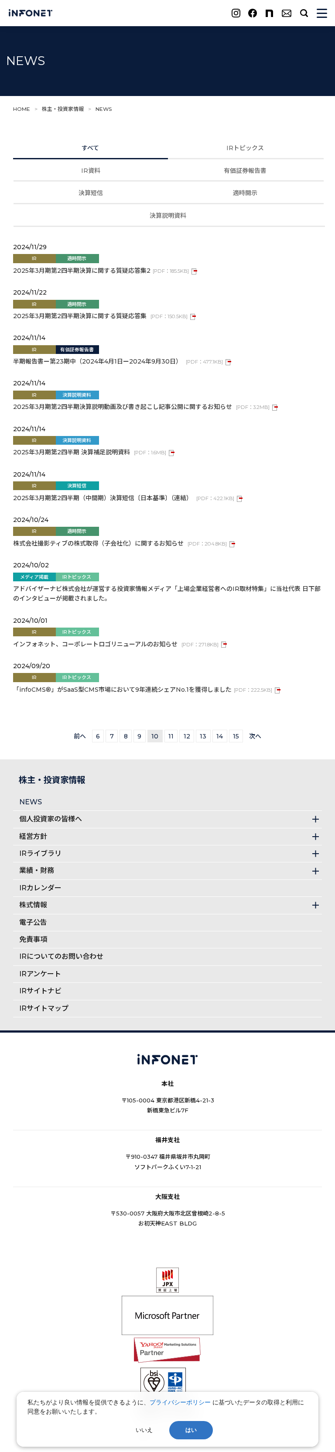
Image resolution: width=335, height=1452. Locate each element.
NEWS (30, 802)
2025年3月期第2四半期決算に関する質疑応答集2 (101, 271)
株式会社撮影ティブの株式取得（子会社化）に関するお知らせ (120, 543)
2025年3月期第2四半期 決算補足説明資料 (89, 452)
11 (171, 736)
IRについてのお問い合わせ (61, 956)
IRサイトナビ (40, 991)
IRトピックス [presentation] (245, 148)
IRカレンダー (40, 888)
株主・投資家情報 (63, 109)
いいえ (144, 1430)
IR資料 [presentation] (90, 171)
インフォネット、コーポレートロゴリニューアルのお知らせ (116, 644)
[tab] (90, 146)
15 (236, 736)
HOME (21, 109)
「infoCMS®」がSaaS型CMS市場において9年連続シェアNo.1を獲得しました (142, 689)
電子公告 (33, 922)
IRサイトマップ (43, 1008)
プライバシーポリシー (180, 1402)
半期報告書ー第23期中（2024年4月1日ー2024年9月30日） (118, 361)
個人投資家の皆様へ (50, 819)
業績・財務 (36, 870)
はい (191, 1430)
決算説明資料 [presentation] (168, 216)
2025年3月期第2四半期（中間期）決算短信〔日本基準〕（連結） (123, 498)
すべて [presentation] (90, 148)
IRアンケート (40, 974)
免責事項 (33, 939)
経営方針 (33, 836)
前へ (80, 736)
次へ (255, 736)
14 (219, 736)
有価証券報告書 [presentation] (245, 171)
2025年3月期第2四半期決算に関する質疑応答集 (100, 316)
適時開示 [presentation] (245, 193)
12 (187, 736)
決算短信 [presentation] (91, 193)
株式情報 (33, 905)
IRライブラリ (40, 853)
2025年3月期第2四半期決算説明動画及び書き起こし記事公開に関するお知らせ (141, 407)
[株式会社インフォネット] (30, 13)
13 (203, 736)
